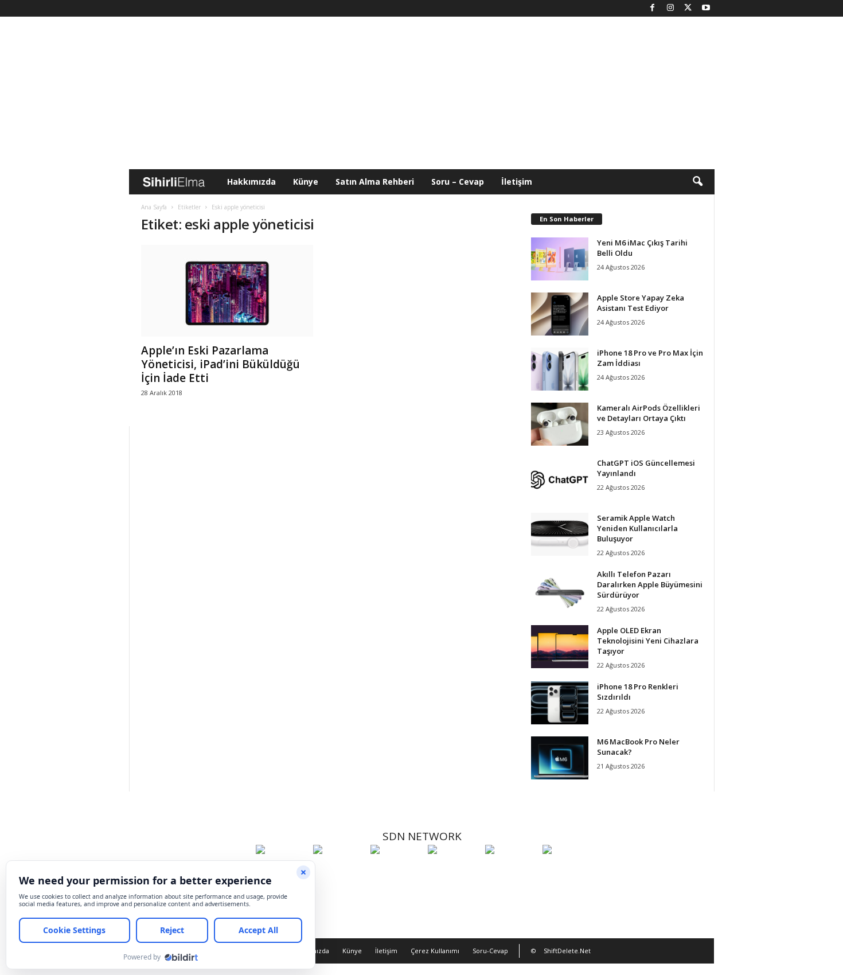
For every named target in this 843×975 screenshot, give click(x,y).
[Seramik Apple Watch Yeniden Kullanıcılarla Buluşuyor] (559, 534)
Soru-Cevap (490, 950)
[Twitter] (688, 8)
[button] (697, 181)
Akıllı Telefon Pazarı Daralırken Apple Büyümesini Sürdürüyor (649, 584)
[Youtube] (706, 8)
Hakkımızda (251, 181)
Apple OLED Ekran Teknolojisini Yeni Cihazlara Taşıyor (647, 640)
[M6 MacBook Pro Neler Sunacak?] (559, 757)
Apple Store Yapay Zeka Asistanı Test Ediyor (640, 302)
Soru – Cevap (457, 181)
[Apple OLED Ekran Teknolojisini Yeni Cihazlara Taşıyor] (559, 646)
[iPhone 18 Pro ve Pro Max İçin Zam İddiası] (559, 369)
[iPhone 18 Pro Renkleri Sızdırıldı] (559, 702)
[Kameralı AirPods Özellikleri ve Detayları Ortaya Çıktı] (559, 424)
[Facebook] (652, 8)
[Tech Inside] (453, 870)
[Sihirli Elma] (339, 870)
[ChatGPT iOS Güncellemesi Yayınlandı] (559, 479)
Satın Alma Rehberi (374, 181)
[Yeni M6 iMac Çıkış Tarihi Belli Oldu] (559, 258)
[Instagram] (670, 8)
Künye (305, 181)
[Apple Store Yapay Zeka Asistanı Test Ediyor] (559, 314)
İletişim (516, 181)
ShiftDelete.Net (567, 950)
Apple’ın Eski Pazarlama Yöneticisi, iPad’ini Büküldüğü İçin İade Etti (220, 364)
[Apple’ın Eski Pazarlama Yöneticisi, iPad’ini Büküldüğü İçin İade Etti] (227, 291)
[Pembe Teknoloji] (511, 870)
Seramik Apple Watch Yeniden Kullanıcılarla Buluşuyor (637, 528)
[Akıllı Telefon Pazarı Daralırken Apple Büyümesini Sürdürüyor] (559, 590)
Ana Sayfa (154, 207)
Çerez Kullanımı (435, 950)
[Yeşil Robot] (396, 870)
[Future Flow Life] (568, 870)
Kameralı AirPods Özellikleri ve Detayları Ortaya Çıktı (648, 413)
